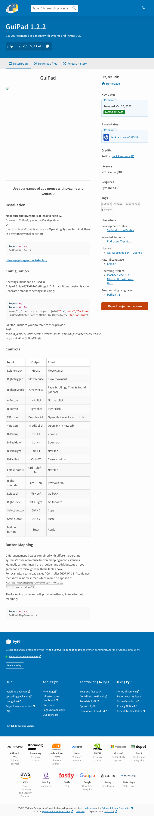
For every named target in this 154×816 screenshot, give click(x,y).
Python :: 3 (113, 295)
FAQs (8, 711)
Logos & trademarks (54, 710)
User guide (12, 701)
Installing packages (16, 692)
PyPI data (108, 100)
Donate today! (14, 665)
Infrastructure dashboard (51, 698)
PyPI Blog (48, 692)
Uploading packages (17, 696)
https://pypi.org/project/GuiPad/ (26, 260)
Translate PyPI (88, 701)
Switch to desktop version (20, 726)
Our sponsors (50, 715)
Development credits (92, 711)
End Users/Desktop (119, 241)
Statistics (48, 705)
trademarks (89, 808)
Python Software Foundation (61, 650)
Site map (80, 811)
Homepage (113, 84)
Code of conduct (126, 701)
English (111, 264)
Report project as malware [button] (125, 306)
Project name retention (19, 706)
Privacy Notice (125, 706)
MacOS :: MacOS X (118, 275)
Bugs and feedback (90, 692)
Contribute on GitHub (92, 696)
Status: (23, 656)
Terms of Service (126, 692)
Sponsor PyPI (87, 706)
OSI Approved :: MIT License (124, 253)
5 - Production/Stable (120, 230)
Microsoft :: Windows (120, 279)
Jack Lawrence (121, 156)
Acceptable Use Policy (129, 711)
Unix (110, 283)
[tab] (18, 63)
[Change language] (143, 8)
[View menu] (133, 8)
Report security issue (129, 696)
